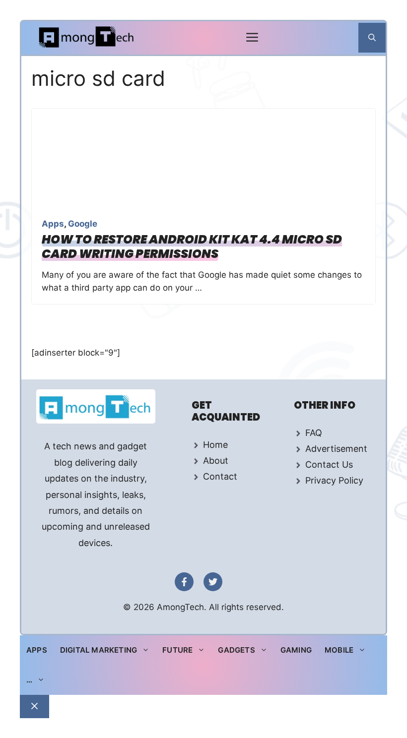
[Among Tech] (87, 38)
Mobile (339, 650)
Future (177, 650)
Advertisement (336, 448)
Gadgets (236, 650)
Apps (53, 224)
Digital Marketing (98, 650)
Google (82, 224)
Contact (220, 476)
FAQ (313, 433)
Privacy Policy (334, 480)
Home (215, 444)
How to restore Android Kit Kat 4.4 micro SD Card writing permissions (192, 246)
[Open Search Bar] (372, 38)
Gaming (296, 650)
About (215, 460)
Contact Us (329, 464)
